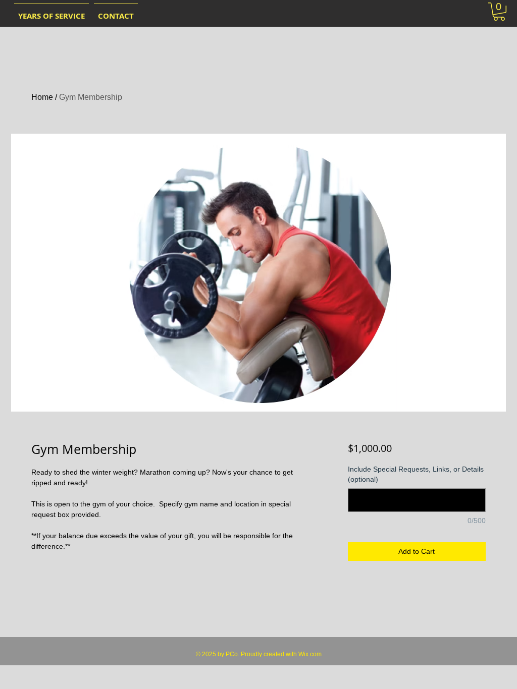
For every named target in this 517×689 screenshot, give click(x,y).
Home (42, 97)
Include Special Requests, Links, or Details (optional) (416, 474)
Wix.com (310, 654)
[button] (499, 12)
